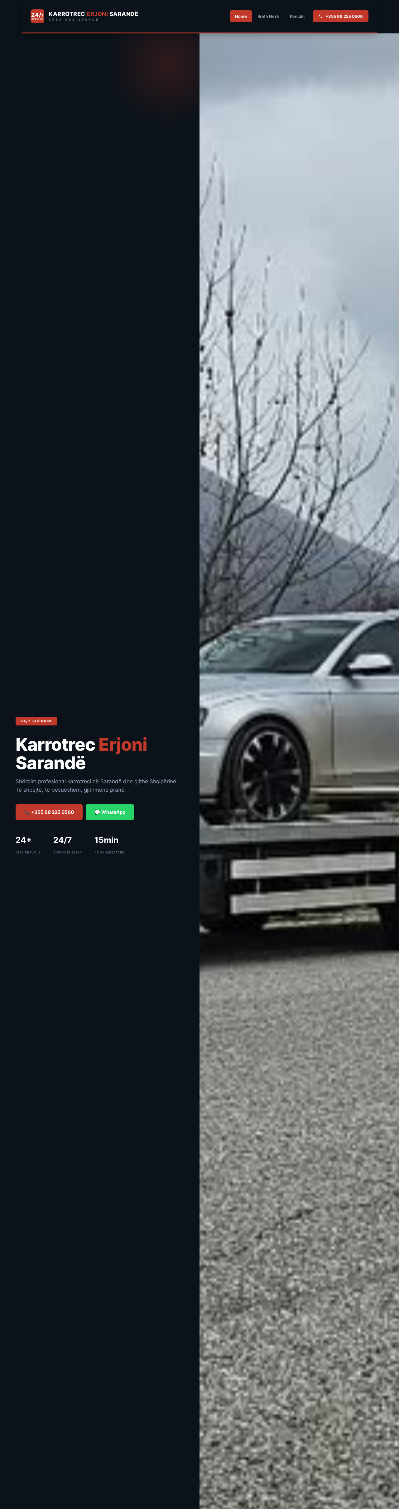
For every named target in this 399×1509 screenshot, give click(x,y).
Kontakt (297, 16)
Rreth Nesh (268, 16)
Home (241, 16)
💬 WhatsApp (109, 812)
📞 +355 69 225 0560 (49, 812)
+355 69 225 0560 (344, 16)
